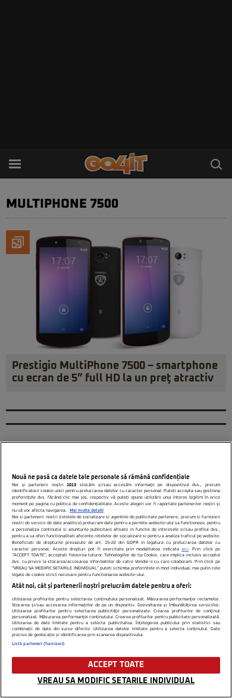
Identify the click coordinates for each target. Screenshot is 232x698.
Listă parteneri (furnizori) (38, 643)
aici (185, 549)
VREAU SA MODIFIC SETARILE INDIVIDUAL (116, 681)
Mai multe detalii (87, 510)
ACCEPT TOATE (116, 665)
